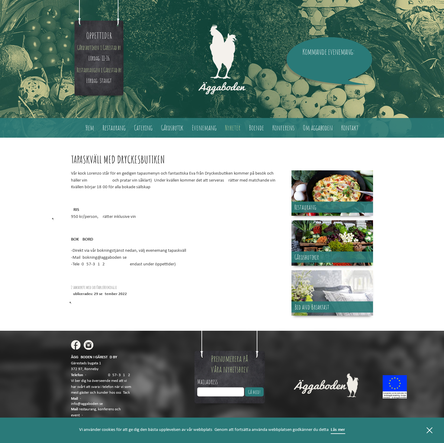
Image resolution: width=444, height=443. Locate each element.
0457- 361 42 (119, 375)
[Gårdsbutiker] (332, 264)
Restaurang (114, 127)
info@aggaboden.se (87, 404)
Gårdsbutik (172, 127)
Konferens (283, 127)
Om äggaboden (318, 127)
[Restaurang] (332, 214)
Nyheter (232, 127)
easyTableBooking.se (104, 287)
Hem (89, 127)
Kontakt (350, 127)
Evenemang (204, 127)
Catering (143, 127)
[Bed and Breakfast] (332, 314)
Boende (256, 127)
